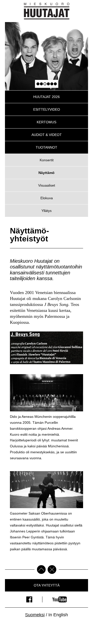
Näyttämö (46, 173)
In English (58, 614)
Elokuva (46, 198)
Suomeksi (35, 614)
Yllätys (46, 211)
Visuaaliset (46, 185)
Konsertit (47, 160)
